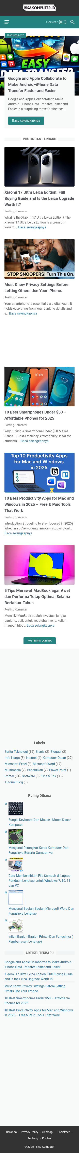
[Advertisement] (39, 341)
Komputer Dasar (54, 758)
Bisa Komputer (45, 1146)
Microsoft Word (44, 764)
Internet (31, 758)
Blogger (55, 752)
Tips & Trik (48, 776)
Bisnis (40, 752)
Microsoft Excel (16, 764)
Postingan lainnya (40, 640)
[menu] (9, 22)
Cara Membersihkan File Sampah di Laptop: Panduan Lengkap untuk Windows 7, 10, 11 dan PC (40, 880)
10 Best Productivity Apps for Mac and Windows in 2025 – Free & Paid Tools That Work (39, 504)
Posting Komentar (15, 211)
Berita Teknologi (16, 752)
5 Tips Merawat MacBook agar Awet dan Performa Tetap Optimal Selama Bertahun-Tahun (37, 596)
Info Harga (12, 758)
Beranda (11, 1132)
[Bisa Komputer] (39, 7)
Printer (9, 776)
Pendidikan (35, 770)
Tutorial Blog (14, 782)
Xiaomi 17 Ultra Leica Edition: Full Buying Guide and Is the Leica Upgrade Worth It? (39, 198)
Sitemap (47, 1132)
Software (28, 776)
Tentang (33, 1138)
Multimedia (13, 770)
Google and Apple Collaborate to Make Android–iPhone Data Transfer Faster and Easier (37, 84)
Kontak (46, 1138)
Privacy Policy (29, 1132)
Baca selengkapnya (28, 121)
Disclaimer (63, 1132)
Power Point (57, 770)
